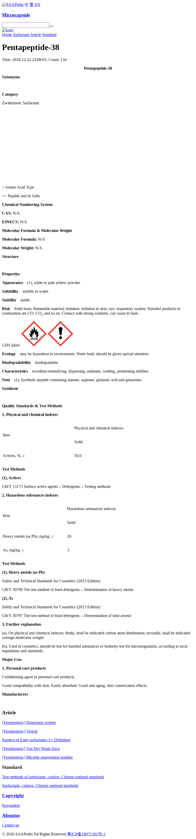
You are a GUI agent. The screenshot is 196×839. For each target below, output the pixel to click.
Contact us (10, 825)
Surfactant (21, 34)
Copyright (13, 795)
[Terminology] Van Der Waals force (31, 748)
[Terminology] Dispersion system (29, 722)
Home (7, 34)
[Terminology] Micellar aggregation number (37, 757)
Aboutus (11, 815)
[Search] (51, 26)
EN (37, 4)
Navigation (11, 805)
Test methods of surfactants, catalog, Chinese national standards (53, 777)
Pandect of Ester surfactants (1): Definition (36, 740)
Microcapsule (16, 15)
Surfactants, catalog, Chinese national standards (40, 785)
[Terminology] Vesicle (20, 731)
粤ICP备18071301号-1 (86, 834)
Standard (49, 34)
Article (35, 34)
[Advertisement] (98, 145)
